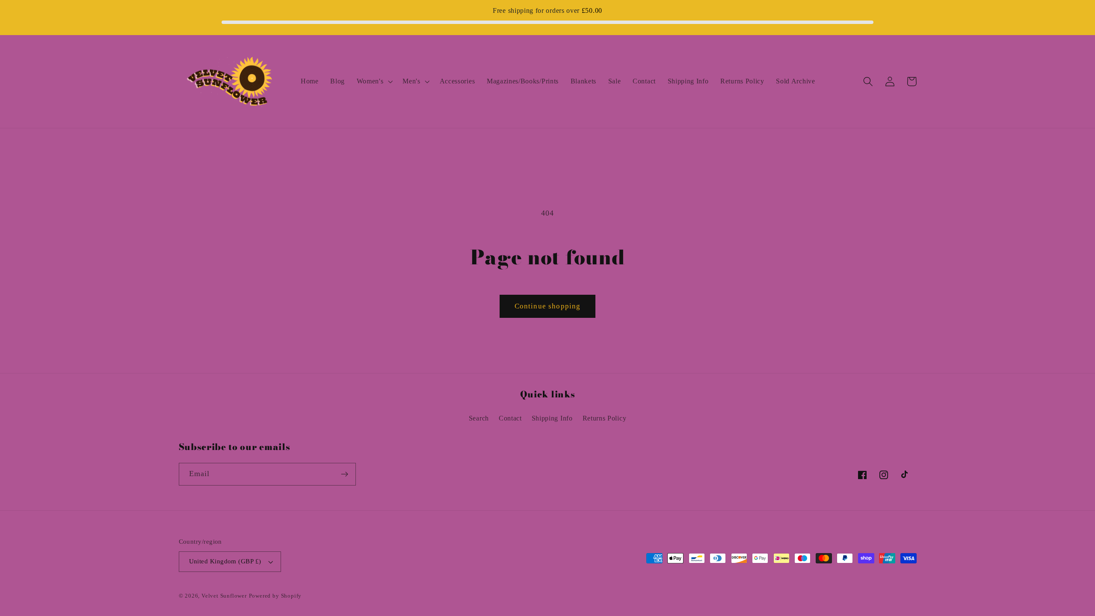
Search (479, 418)
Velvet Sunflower (224, 596)
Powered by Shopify (275, 596)
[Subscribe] (344, 474)
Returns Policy (605, 418)
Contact (510, 418)
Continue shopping (548, 306)
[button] (374, 81)
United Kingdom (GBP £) (225, 561)
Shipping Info (552, 418)
